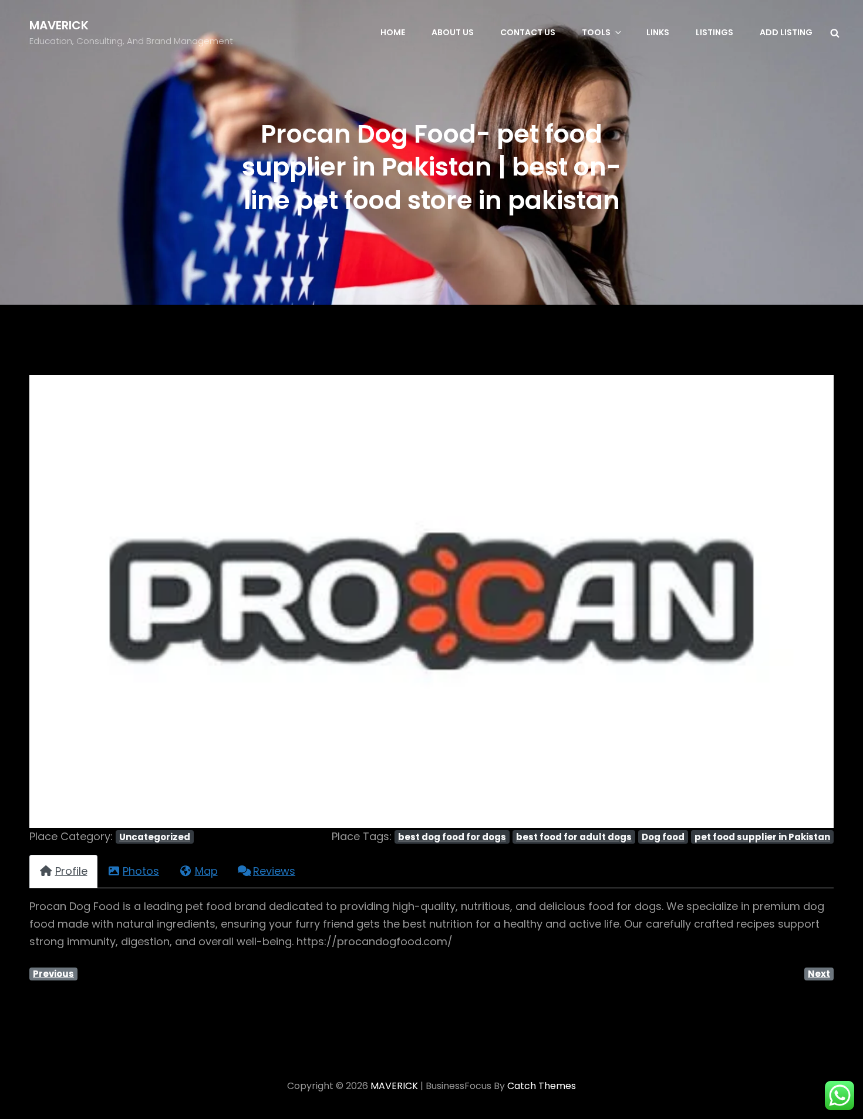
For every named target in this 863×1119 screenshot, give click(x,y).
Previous (53, 974)
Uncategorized (154, 837)
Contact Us (527, 32)
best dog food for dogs (452, 837)
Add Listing (786, 32)
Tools (596, 32)
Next (819, 974)
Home (392, 32)
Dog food (663, 837)
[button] (89, 601)
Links (657, 32)
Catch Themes (541, 1086)
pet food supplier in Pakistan (762, 837)
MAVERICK (59, 25)
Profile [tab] (71, 871)
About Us (453, 32)
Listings (714, 32)
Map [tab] (206, 871)
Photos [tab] (141, 871)
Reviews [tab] (274, 871)
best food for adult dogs (574, 837)
